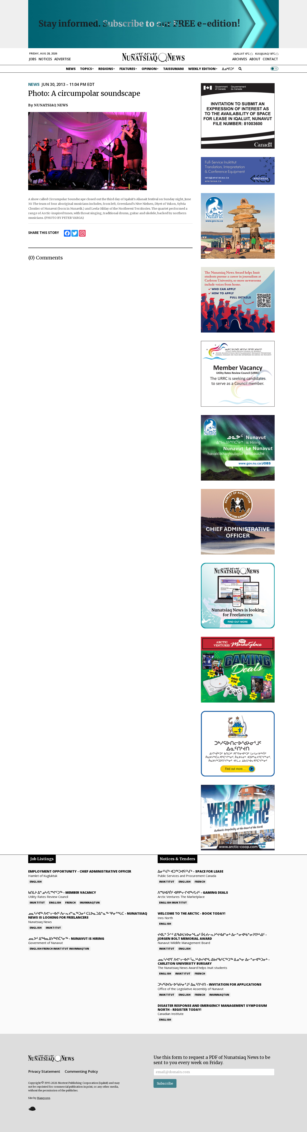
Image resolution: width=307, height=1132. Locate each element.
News (71, 69)
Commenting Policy (81, 1071)
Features (127, 69)
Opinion (149, 69)
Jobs (32, 59)
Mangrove (43, 1098)
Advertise (62, 59)
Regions (105, 69)
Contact (270, 59)
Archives (239, 59)
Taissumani (173, 69)
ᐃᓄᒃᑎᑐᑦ (228, 69)
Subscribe (165, 1083)
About (254, 59)
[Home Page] (153, 56)
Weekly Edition (202, 69)
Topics (86, 69)
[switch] (274, 68)
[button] (32, 1108)
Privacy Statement (44, 1071)
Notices (45, 59)
